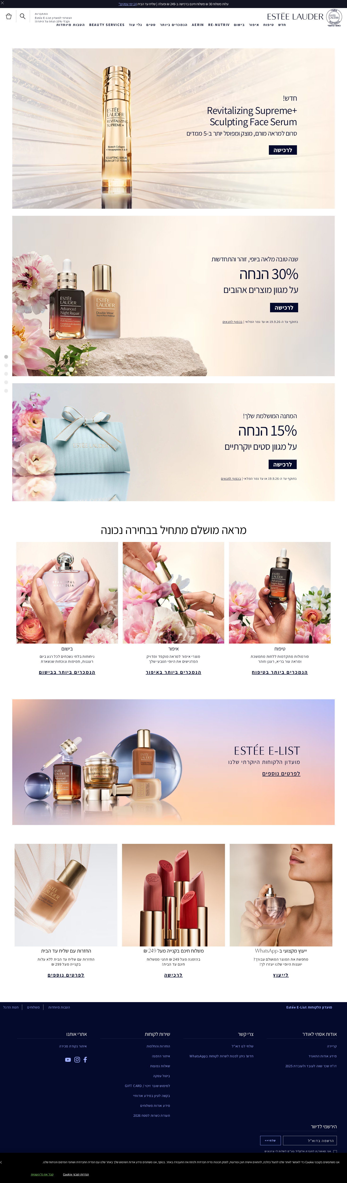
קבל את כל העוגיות (42, 1174)
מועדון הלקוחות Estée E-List (309, 1007)
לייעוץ (281, 975)
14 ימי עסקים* (127, 4)
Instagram (77, 1059)
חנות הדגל (11, 1007)
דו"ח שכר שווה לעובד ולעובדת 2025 (311, 1066)
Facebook (85, 1059)
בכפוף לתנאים (233, 322)
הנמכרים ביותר (174, 24)
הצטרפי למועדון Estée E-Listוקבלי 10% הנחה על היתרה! (53, 19)
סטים (151, 24)
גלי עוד (135, 24)
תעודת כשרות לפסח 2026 (151, 1115)
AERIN (198, 24)
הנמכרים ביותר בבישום (67, 672)
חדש (282, 24)
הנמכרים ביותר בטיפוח (280, 672)
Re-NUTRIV (219, 24)
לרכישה (283, 150)
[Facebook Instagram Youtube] (52, 1058)
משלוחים (33, 1007)
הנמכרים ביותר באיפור (173, 672)
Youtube (68, 1060)
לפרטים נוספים (281, 773)
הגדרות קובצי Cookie (76, 1174)
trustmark (334, 17)
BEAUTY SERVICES (107, 24)
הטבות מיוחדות (70, 24)
